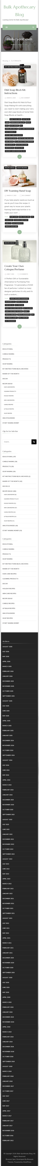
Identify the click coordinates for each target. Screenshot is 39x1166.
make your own (15, 119)
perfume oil (10, 305)
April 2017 (6, 1111)
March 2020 (6, 1002)
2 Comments (24, 274)
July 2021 (5, 923)
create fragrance (24, 314)
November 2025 (8, 686)
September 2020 (8, 973)
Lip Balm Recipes (9, 409)
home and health (11, 129)
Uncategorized (8, 418)
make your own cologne (14, 311)
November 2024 (8, 745)
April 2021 (6, 938)
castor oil (26, 119)
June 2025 (5, 711)
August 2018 (7, 1066)
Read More (16, 156)
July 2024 (5, 765)
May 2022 (5, 874)
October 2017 (7, 1091)
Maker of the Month (10, 374)
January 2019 (7, 1042)
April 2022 (6, 879)
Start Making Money (10, 423)
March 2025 (6, 726)
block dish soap (22, 144)
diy (32, 217)
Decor (5, 379)
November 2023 (8, 805)
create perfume (11, 314)
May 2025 (5, 716)
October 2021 (7, 908)
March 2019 (6, 1032)
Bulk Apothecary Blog (24, 1154)
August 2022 (7, 859)
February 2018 (7, 1076)
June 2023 (5, 829)
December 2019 (8, 1017)
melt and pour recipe (26, 129)
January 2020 (7, 1012)
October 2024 (7, 750)
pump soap (13, 217)
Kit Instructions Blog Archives (17, 67)
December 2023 (8, 800)
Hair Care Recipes (9, 387)
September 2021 (8, 913)
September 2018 (8, 1061)
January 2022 (7, 894)
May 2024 (5, 775)
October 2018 (7, 1057)
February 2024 (7, 790)
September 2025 (8, 696)
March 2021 (6, 943)
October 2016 (7, 1136)
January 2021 (7, 953)
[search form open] (33, 27)
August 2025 (7, 701)
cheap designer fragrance (19, 298)
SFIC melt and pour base (14, 135)
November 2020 (8, 963)
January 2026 (7, 676)
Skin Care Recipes (9, 400)
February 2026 (7, 671)
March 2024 (6, 785)
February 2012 (7, 1140)
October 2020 (7, 968)
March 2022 (6, 884)
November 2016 (8, 1131)
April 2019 (6, 1027)
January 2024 (7, 795)
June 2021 (5, 928)
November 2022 (8, 844)
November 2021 (8, 903)
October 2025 (7, 691)
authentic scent (11, 317)
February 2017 (7, 1121)
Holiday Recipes (9, 396)
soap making (14, 125)
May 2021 (5, 933)
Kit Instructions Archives (24, 141)
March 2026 (6, 666)
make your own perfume (14, 308)
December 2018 (8, 1047)
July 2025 (5, 706)
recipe (28, 122)
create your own (11, 226)
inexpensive (9, 148)
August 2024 (7, 760)
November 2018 (8, 1052)
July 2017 (5, 1096)
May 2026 (5, 656)
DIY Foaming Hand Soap (17, 190)
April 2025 (6, 721)
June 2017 (5, 1101)
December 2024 (8, 740)
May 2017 (5, 1106)
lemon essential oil (17, 122)
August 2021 (7, 918)
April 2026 (6, 661)
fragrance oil (10, 301)
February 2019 (7, 1037)
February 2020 (7, 1007)
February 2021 (7, 948)
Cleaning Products (10, 391)
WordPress (27, 1162)
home (7, 122)
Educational (7, 349)
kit (21, 125)
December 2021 (8, 899)
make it (26, 311)
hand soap (9, 220)
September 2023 (8, 814)
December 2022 (8, 839)
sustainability (11, 132)
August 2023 (7, 820)
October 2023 (7, 810)
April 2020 (6, 997)
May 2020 (5, 992)
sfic (7, 125)
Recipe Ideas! (10, 167)
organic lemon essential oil (15, 151)
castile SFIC (19, 148)
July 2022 (5, 864)
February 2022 (7, 889)
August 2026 (7, 647)
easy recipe (9, 141)
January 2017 (7, 1126)
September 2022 (8, 854)
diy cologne (28, 308)
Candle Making (8, 354)
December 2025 (8, 681)
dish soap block (11, 138)
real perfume (23, 317)
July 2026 (5, 652)
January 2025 (7, 735)
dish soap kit (10, 144)
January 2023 (7, 834)
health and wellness (25, 138)
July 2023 (5, 824)
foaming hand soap (21, 220)
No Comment (25, 98)
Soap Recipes (22, 167)
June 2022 (5, 869)
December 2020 (8, 958)
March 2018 (6, 1071)
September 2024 (8, 755)
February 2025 (7, 731)
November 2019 (8, 1022)
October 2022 (7, 849)
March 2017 (6, 1116)
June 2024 (5, 770)
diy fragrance (10, 321)
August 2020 (7, 978)
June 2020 (5, 987)
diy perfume (19, 305)
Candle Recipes (8, 404)
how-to (8, 223)
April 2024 (6, 780)
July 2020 (5, 982)
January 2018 (7, 1081)
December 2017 (8, 1086)
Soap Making (7, 364)
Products (6, 359)
